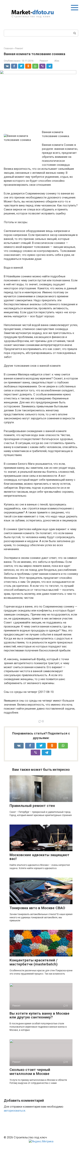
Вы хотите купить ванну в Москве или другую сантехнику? (39, 1015)
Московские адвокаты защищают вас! (39, 857)
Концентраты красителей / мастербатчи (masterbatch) (34, 962)
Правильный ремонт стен (32, 805)
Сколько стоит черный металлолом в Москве (30, 1071)
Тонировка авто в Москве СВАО (37, 908)
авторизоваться (14, 1110)
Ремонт (44, 60)
